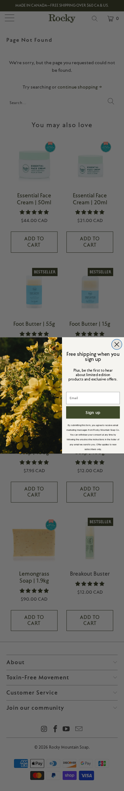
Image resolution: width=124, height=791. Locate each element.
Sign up (93, 412)
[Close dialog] (117, 344)
